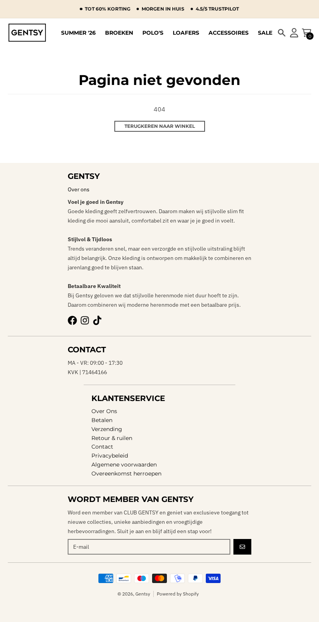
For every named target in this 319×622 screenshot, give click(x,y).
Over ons (78, 189)
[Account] (294, 32)
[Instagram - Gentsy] (84, 320)
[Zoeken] (281, 32)
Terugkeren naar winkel (159, 126)
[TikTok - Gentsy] (97, 320)
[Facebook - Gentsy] (72, 320)
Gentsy (142, 594)
